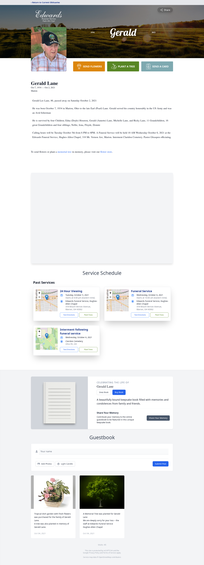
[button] (46, 297)
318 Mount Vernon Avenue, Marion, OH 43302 (78, 308)
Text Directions (69, 315)
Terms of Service (109, 553)
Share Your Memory (158, 418)
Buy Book (119, 392)
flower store (106, 151)
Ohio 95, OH (71, 344)
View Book (103, 392)
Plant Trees (88, 315)
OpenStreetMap (105, 557)
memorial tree (64, 151)
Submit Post (160, 463)
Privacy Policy (94, 553)
